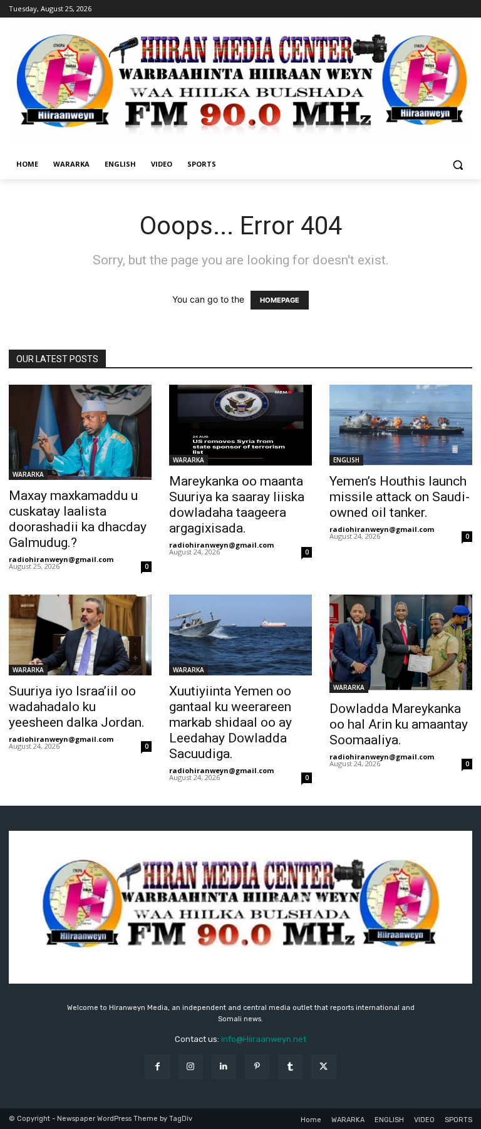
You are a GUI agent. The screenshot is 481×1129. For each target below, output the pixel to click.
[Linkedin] (224, 1066)
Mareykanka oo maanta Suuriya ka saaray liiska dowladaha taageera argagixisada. (236, 505)
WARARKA (28, 474)
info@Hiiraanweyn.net (263, 1039)
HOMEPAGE (279, 300)
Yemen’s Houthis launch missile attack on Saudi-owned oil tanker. (399, 497)
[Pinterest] (257, 1066)
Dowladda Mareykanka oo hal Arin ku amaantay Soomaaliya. (398, 724)
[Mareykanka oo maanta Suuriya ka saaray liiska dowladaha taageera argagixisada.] (240, 425)
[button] (457, 164)
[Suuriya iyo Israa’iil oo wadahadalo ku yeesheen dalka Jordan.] (80, 635)
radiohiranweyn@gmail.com (61, 559)
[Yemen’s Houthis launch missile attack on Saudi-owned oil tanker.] (400, 425)
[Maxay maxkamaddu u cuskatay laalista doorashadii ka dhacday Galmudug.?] (80, 432)
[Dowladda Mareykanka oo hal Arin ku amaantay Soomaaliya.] (400, 643)
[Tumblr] (290, 1066)
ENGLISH (346, 459)
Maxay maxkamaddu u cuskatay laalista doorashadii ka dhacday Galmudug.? (78, 519)
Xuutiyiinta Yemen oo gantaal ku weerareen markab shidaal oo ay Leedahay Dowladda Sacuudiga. (230, 722)
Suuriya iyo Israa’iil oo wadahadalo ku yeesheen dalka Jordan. (77, 707)
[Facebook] (157, 1066)
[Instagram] (190, 1066)
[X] (323, 1066)
